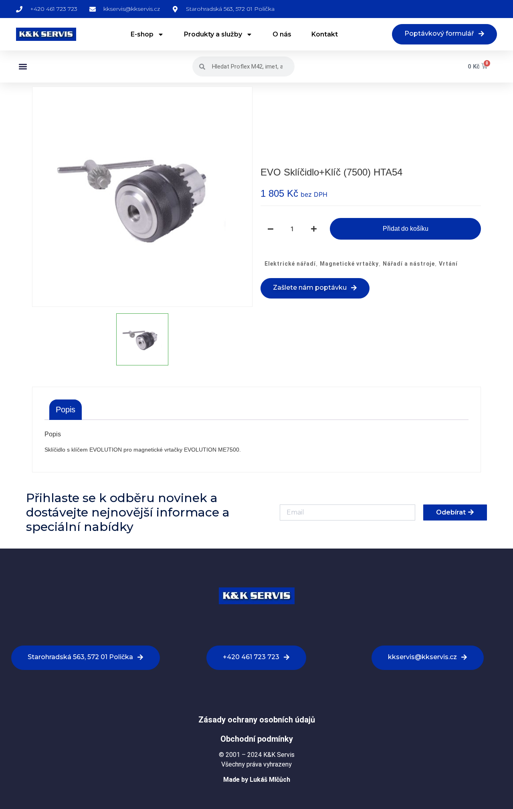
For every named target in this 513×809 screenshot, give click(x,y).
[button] (22, 66)
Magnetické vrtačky (349, 263)
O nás (282, 34)
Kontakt (324, 34)
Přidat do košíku (405, 228)
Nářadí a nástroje (409, 263)
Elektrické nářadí (290, 263)
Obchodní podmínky (256, 739)
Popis (65, 409)
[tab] (65, 409)
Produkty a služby (213, 34)
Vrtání (448, 263)
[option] (142, 197)
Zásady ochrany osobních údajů (256, 719)
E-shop (142, 34)
